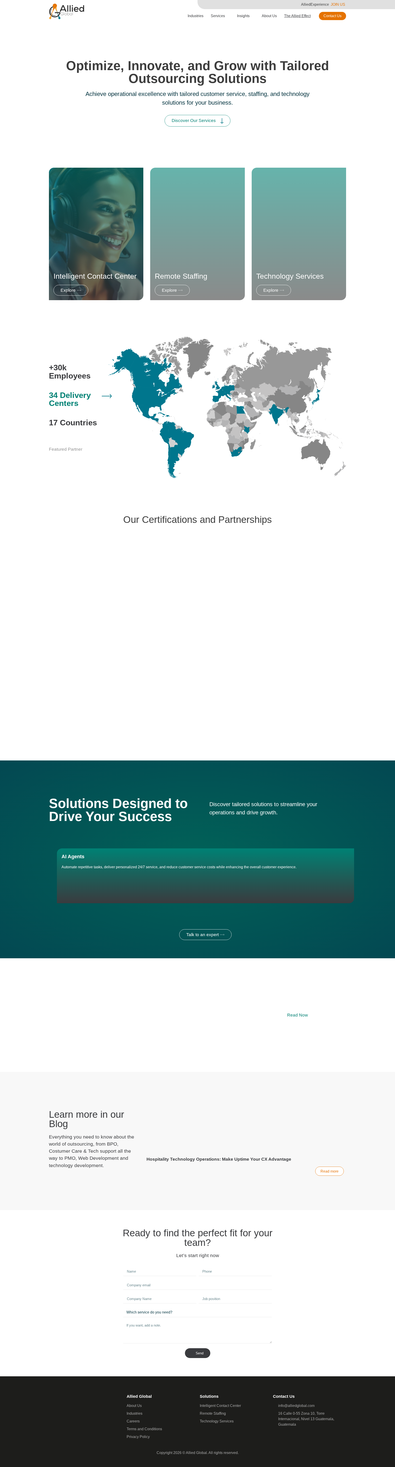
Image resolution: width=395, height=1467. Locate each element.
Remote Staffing (181, 276)
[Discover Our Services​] (222, 121)
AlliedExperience (315, 4)
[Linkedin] (286, 1436)
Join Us (338, 4)
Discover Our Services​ (194, 120)
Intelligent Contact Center (95, 276)
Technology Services (290, 276)
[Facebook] (277, 1436)
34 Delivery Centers (70, 399)
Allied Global (139, 1396)
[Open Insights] (252, 16)
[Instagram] (295, 1436)
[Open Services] (228, 16)
